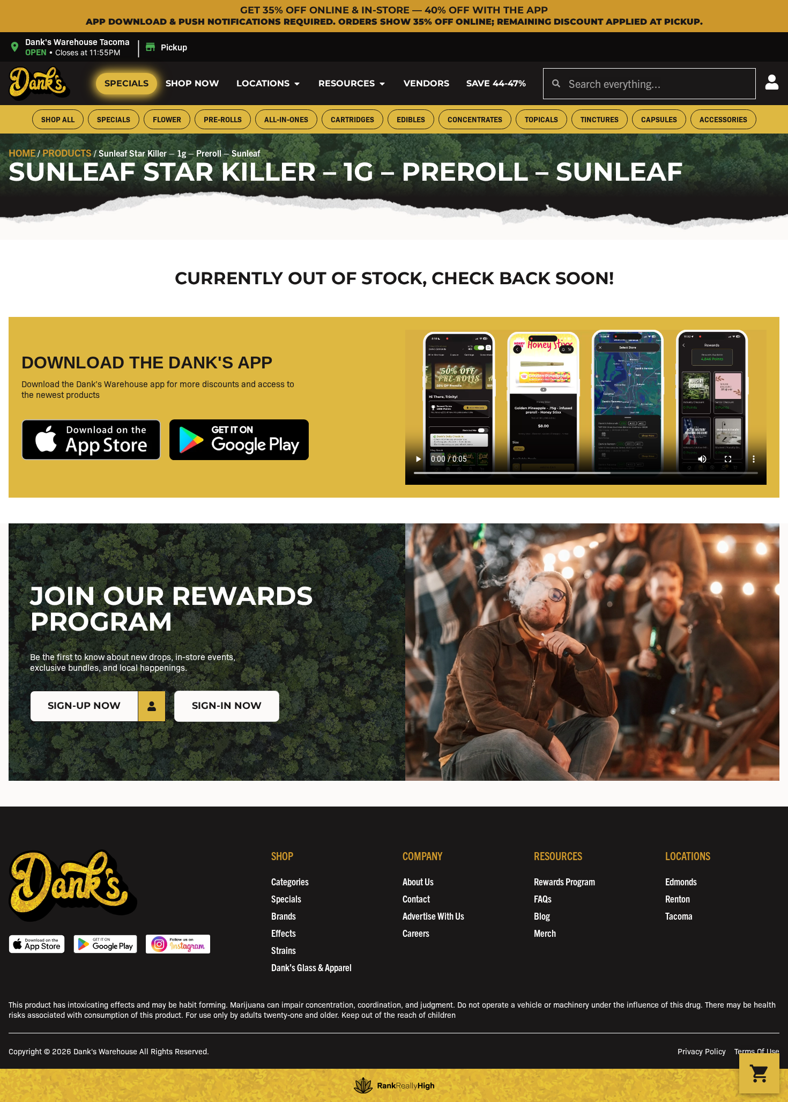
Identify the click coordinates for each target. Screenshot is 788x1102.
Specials (126, 83)
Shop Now (192, 83)
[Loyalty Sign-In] (771, 82)
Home (22, 152)
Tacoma (679, 915)
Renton (677, 898)
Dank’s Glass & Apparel (311, 967)
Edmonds (681, 881)
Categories (290, 881)
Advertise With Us (433, 915)
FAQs (543, 898)
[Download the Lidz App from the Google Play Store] (239, 439)
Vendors (426, 83)
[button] (99, 46)
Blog (542, 915)
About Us (418, 881)
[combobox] (657, 84)
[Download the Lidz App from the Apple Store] (91, 439)
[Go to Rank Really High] (394, 1085)
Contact (416, 898)
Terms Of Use (756, 1051)
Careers (416, 933)
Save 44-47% (496, 83)
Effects (283, 933)
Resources (346, 83)
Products (67, 152)
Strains (283, 950)
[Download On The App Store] (37, 944)
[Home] (73, 885)
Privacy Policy (702, 1051)
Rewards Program (564, 881)
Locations (262, 83)
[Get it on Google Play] (105, 944)
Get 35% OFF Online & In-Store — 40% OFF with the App (394, 10)
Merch (545, 933)
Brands (283, 915)
